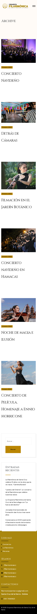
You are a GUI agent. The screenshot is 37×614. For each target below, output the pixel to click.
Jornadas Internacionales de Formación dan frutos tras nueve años (17, 512)
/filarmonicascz (9, 565)
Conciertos (7, 544)
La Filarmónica (8, 548)
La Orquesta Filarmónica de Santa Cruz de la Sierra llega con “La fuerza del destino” (18, 502)
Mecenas (6, 551)
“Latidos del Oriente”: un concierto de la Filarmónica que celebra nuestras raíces (18, 492)
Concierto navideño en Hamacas (13, 269)
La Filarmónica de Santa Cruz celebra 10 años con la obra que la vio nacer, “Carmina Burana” (18, 482)
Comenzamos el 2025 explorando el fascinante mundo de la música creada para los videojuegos (18, 522)
